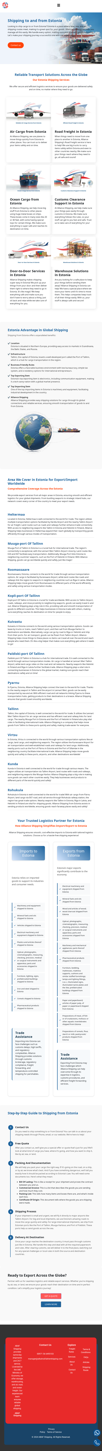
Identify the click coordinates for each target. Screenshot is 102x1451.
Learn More (51, 1304)
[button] (58, 5)
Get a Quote (51, 1296)
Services (71, 1357)
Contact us (16, 45)
